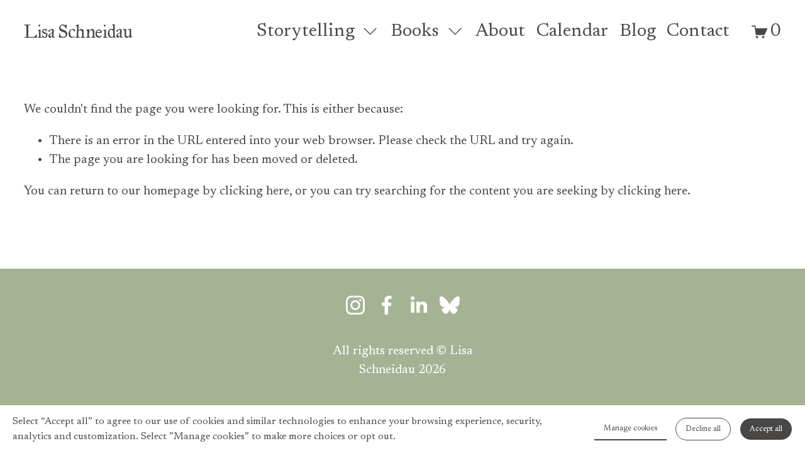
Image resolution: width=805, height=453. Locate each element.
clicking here (254, 191)
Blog (637, 32)
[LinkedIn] (418, 305)
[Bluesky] (450, 305)
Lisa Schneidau (78, 31)
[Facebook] (387, 305)
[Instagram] (355, 305)
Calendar (572, 32)
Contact (698, 32)
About (500, 32)
